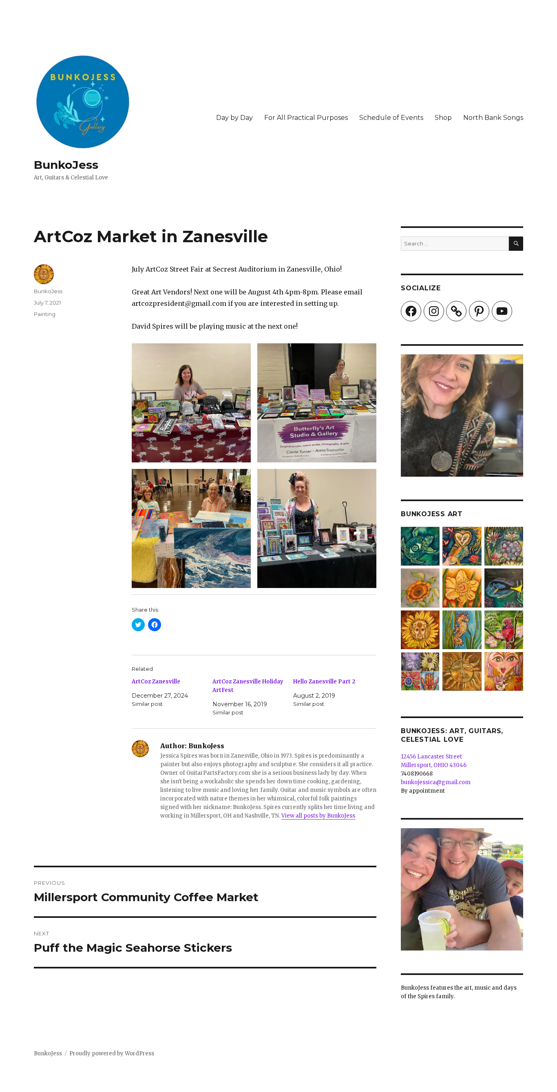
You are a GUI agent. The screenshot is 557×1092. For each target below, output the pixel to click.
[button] (191, 402)
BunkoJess (66, 165)
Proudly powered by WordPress (111, 1053)
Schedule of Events (391, 118)
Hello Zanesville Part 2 (324, 681)
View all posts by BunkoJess (318, 815)
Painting (44, 314)
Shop (443, 118)
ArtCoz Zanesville (156, 681)
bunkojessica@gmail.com (436, 782)
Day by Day (234, 118)
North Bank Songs (493, 118)
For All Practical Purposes (306, 118)
